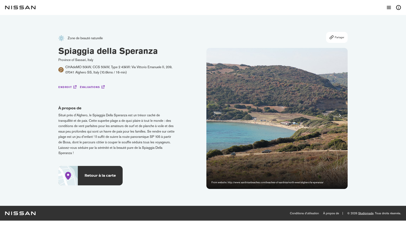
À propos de (331, 213)
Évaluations (90, 87)
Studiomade (365, 213)
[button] (340, 115)
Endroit (65, 87)
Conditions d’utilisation (304, 213)
